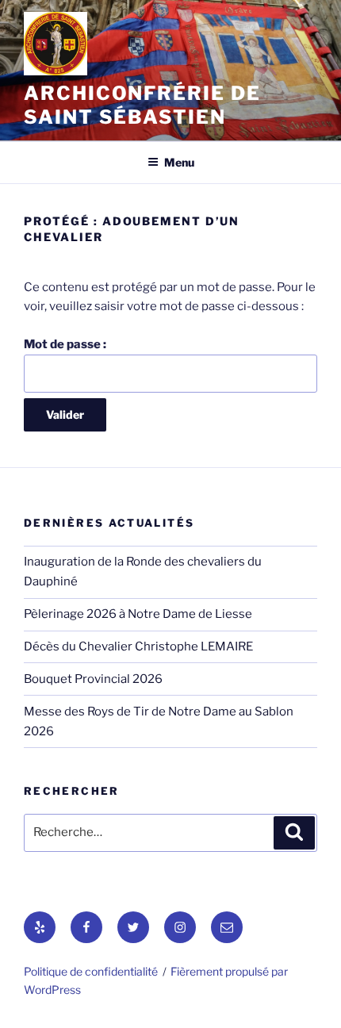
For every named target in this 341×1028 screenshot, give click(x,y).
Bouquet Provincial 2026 (93, 679)
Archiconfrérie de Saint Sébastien (142, 105)
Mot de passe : (65, 344)
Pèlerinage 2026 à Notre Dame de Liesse (138, 614)
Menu (179, 162)
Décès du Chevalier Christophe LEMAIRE (138, 646)
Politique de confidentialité (91, 971)
